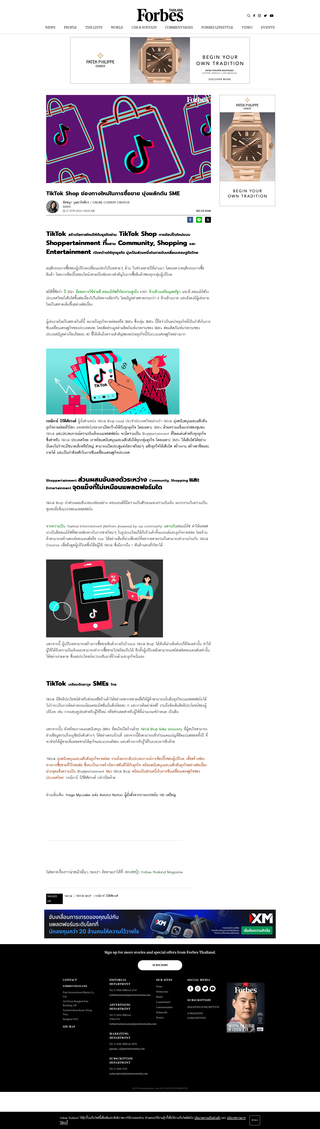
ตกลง (255, 1120)
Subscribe (160, 965)
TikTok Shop (83, 896)
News (67, 206)
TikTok (68, 896)
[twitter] (208, 221)
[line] (199, 221)
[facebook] (190, 221)
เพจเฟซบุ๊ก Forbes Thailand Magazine (153, 872)
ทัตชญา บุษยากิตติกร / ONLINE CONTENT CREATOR (96, 202)
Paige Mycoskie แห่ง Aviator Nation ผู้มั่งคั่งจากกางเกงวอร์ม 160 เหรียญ (121, 795)
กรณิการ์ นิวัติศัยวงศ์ (106, 896)
